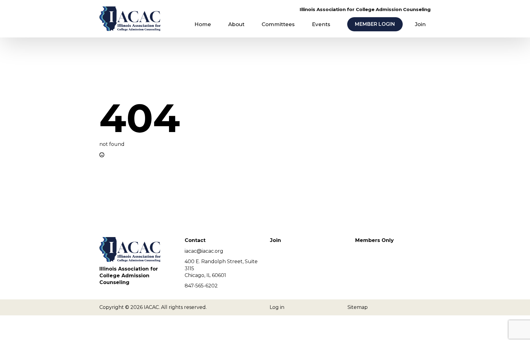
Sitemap (358, 307)
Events (321, 24)
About (236, 24)
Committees (278, 24)
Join (420, 24)
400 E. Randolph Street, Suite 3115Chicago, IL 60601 (221, 268)
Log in (277, 307)
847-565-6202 (201, 286)
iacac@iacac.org (204, 251)
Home (202, 24)
